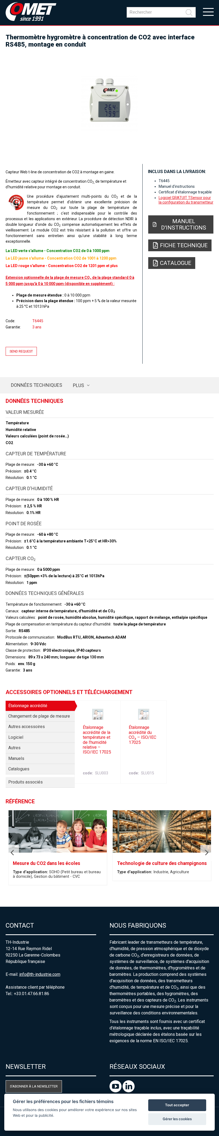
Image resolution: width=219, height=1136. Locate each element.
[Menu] (208, 11)
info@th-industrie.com (39, 974)
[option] (110, 104)
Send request (21, 351)
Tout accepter (177, 1105)
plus (78, 385)
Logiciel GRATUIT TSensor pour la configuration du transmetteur (186, 200)
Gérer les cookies (177, 1119)
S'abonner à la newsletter (34, 1086)
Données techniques (36, 385)
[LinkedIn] (129, 1090)
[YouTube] (116, 1090)
